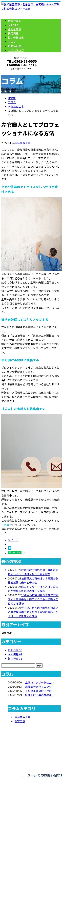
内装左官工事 (16, 106)
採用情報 (13, 33)
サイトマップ (16, 50)
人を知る (13, 25)
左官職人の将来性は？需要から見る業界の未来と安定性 (33, 580)
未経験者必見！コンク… (39, 687)
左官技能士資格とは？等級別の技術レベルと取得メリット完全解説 (33, 572)
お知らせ (15, 650)
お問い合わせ (16, 46)
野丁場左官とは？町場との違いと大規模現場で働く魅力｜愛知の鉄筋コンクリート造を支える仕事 (33, 612)
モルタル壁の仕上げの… (39, 691)
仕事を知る (14, 21)
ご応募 (5, 525)
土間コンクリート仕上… (39, 682)
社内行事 (15, 658)
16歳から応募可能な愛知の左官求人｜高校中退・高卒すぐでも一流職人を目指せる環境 (33, 599)
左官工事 (20, 721)
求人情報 (15, 654)
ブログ (12, 42)
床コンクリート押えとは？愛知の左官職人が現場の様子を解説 (33, 589)
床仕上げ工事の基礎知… (39, 695)
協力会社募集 (16, 38)
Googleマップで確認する (17, 863)
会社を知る (14, 29)
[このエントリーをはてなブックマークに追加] (9, 548)
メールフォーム (12, 72)
